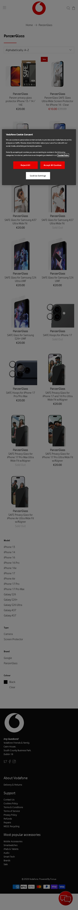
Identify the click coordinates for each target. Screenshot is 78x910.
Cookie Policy (63, 155)
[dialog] (39, 157)
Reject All (25, 165)
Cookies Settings (38, 175)
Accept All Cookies (52, 165)
